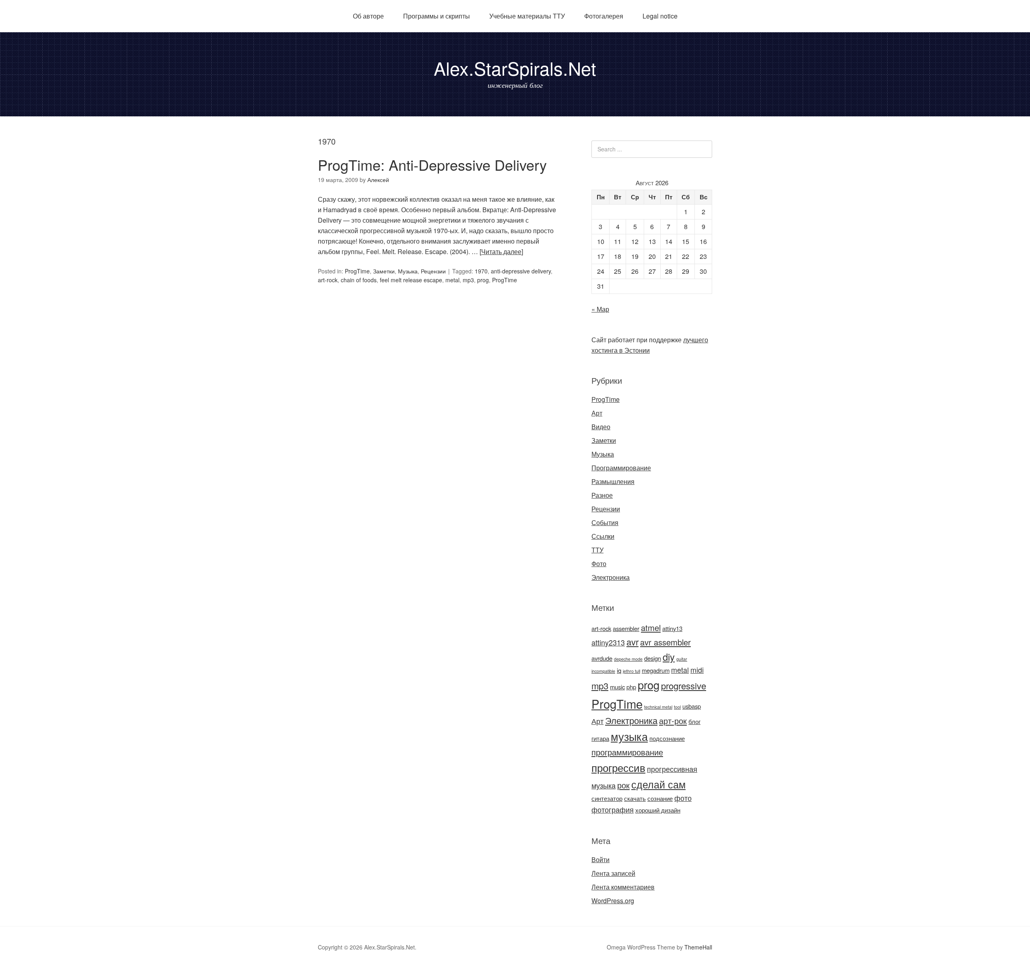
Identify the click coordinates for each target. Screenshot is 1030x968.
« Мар (600, 309)
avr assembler (665, 642)
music (617, 687)
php (631, 687)
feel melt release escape (411, 280)
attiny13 (672, 628)
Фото (598, 563)
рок (623, 785)
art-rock (328, 280)
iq (619, 670)
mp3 (468, 280)
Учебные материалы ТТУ (527, 16)
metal (452, 280)
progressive (683, 685)
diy (669, 657)
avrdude (601, 658)
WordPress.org (612, 900)
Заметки (384, 271)
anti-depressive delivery (521, 271)
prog (483, 280)
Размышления (612, 481)
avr (632, 641)
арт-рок (673, 720)
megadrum (656, 670)
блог (694, 721)
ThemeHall (698, 947)
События (604, 522)
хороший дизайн (657, 810)
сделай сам (658, 784)
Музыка (408, 271)
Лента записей (613, 873)
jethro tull (631, 671)
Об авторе (368, 16)
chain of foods (359, 280)
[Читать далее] (501, 251)
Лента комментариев (623, 886)
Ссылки (602, 536)
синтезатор (606, 798)
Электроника (610, 577)
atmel (651, 627)
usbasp (691, 706)
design (652, 658)
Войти (600, 859)
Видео (600, 426)
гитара (600, 738)
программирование (627, 752)
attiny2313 (608, 642)
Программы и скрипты (436, 16)
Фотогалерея (603, 16)
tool (677, 707)
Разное (602, 495)
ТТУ (597, 549)
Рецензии (433, 271)
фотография (612, 810)
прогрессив (618, 767)
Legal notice (660, 16)
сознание (660, 798)
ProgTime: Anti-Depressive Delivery (432, 164)
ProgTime (357, 271)
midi (697, 670)
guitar (681, 659)
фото (683, 798)
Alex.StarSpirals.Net (515, 68)
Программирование (621, 467)
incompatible (603, 671)
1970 (481, 271)
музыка (629, 736)
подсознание (667, 738)
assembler (626, 628)
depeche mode (628, 659)
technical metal (658, 707)
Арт (596, 413)
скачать (635, 798)
